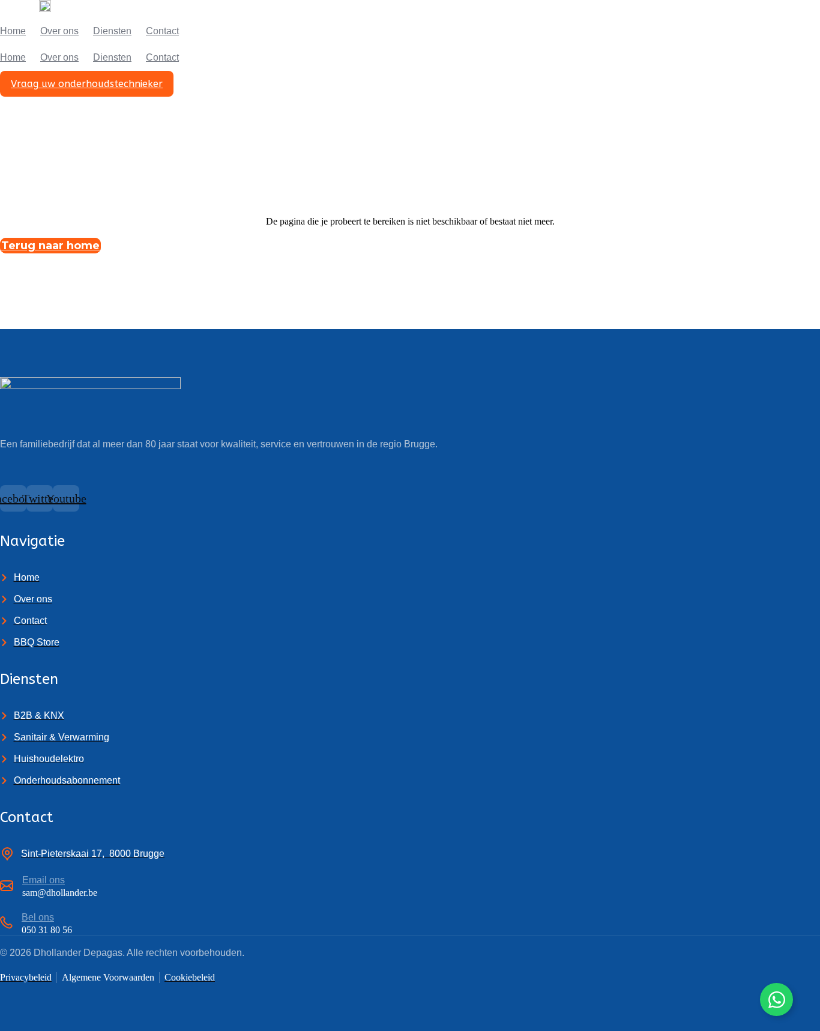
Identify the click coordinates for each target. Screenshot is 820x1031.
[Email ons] (6, 886)
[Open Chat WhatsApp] (776, 999)
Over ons (59, 31)
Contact (162, 31)
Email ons (43, 880)
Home (13, 31)
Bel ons (38, 917)
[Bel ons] (6, 924)
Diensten (112, 31)
